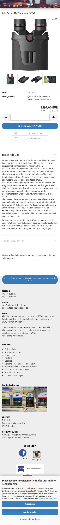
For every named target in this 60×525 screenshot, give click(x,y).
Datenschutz (10, 349)
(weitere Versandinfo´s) (43, 99)
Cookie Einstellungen (14, 375)
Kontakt (8, 358)
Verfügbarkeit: (8, 96)
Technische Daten (13, 240)
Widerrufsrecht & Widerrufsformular (21, 367)
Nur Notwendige (30, 512)
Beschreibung (10, 154)
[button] (6, 117)
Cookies (8, 361)
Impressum (10, 355)
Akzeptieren (30, 504)
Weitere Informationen (30, 519)
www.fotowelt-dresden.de (13, 322)
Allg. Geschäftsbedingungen (17, 370)
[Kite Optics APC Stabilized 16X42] (30, 45)
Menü (4, 4)
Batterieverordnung (13, 372)
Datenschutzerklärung (48, 498)
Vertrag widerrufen (13, 352)
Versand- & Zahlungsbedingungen (20, 364)
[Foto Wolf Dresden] (30, 4)
